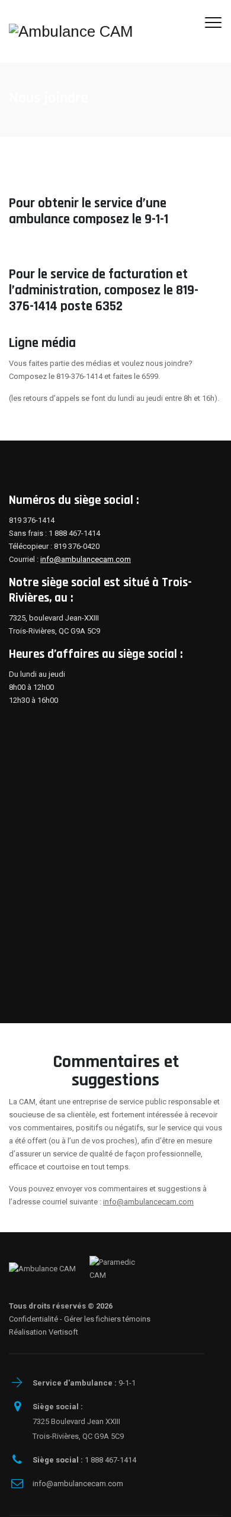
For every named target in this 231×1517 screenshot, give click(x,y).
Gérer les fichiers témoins (107, 1318)
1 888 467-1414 (84, 1459)
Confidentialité (33, 1318)
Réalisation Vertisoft (43, 1332)
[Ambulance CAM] (71, 31)
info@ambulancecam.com (85, 559)
